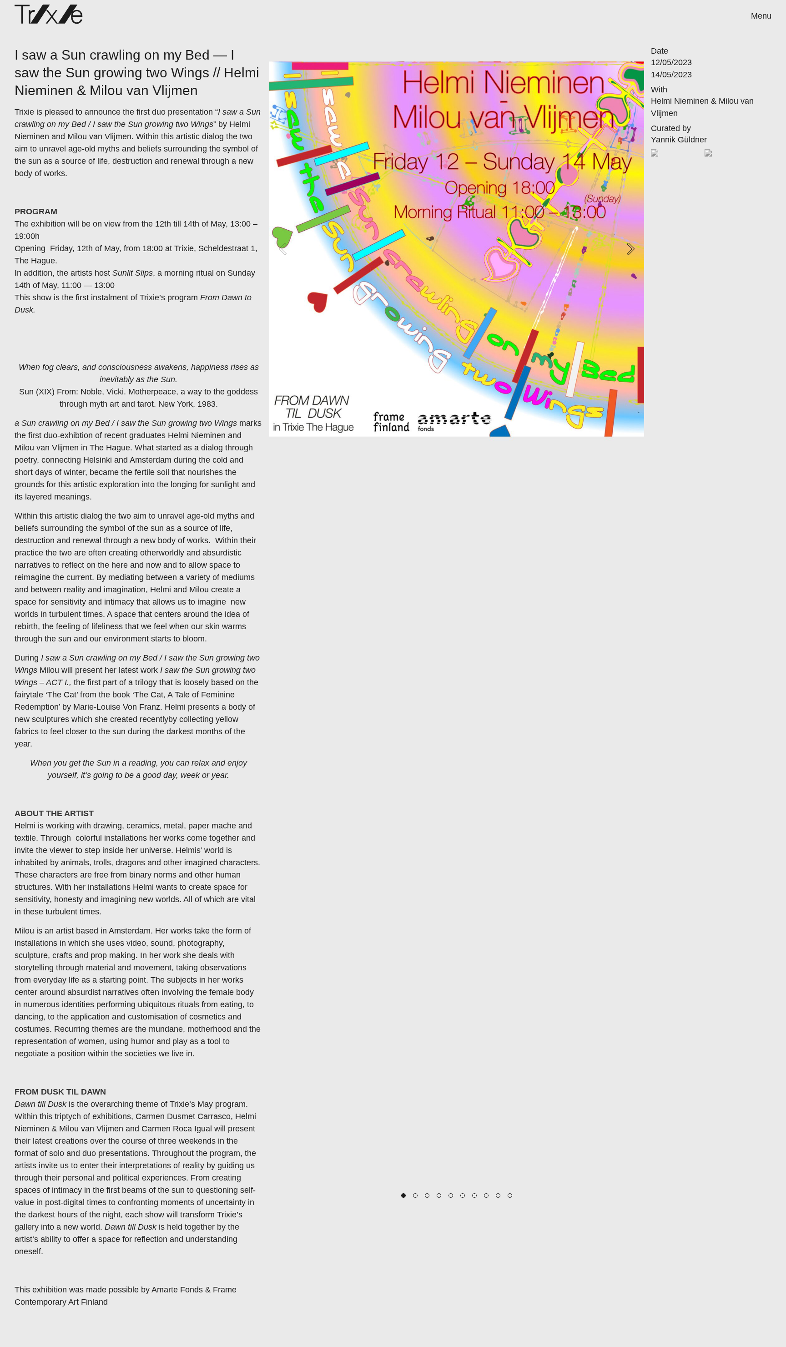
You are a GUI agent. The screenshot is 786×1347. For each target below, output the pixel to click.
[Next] (630, 249)
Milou (24, 930)
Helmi (25, 825)
